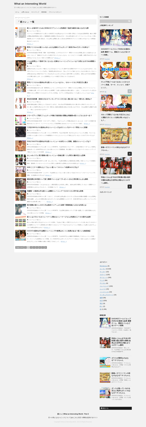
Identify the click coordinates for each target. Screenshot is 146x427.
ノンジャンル (104, 292)
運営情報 (43, 12)
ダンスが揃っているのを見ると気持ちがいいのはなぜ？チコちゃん (120, 390)
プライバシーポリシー (55, 12)
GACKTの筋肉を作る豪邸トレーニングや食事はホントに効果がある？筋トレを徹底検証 (59, 231)
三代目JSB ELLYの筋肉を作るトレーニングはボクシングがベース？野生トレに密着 (57, 127)
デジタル (103, 283)
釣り (101, 306)
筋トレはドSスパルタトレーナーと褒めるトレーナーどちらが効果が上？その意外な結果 (59, 217)
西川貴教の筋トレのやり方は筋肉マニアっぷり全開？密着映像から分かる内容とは (56, 205)
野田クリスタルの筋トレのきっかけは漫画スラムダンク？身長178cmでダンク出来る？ (58, 47)
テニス (102, 280)
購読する (105, 408)
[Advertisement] (116, 227)
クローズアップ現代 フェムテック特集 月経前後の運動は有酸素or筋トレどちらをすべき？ (59, 115)
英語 (101, 303)
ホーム (17, 12)
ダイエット (108, 124)
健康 (101, 298)
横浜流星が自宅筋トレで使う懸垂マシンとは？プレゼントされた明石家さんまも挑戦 (57, 179)
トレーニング (33, 31)
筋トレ (39, 31)
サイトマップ (35, 12)
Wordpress (103, 266)
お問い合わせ (25, 12)
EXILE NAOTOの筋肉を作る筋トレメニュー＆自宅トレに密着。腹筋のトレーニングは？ (59, 141)
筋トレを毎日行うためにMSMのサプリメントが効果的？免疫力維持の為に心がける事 (58, 28)
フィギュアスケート (106, 295)
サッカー (103, 272)
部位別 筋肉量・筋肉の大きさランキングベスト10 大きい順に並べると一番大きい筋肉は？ (59, 99)
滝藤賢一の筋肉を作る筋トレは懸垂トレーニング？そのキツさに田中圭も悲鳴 (55, 191)
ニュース (103, 289)
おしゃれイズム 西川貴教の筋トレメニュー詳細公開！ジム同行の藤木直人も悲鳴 (56, 155)
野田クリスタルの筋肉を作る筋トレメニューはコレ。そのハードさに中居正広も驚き (57, 82)
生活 (101, 300)
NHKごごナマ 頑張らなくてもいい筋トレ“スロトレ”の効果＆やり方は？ (53, 167)
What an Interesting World (30, 3)
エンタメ (107, 59)
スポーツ (103, 274)
